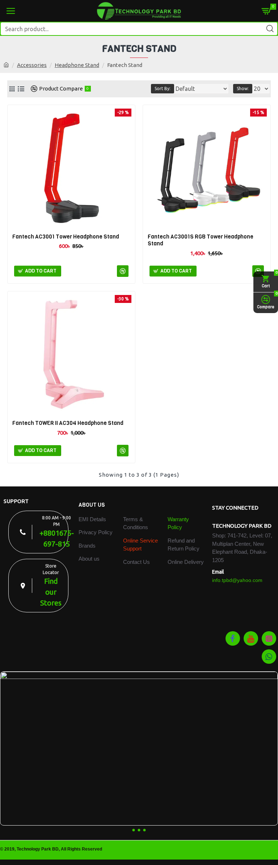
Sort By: (162, 88)
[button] (133, 830)
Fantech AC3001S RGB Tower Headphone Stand (200, 240)
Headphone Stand (77, 65)
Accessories (32, 65)
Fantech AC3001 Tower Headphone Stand (65, 236)
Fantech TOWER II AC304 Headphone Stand (67, 423)
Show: (243, 88)
